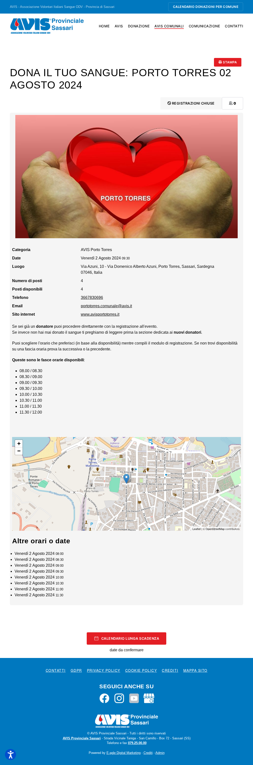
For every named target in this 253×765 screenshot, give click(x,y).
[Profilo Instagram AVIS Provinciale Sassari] (119, 698)
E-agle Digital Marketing (123, 753)
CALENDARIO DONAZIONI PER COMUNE (206, 7)
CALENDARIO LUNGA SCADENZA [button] (130, 638)
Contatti (234, 26)
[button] (10, 754)
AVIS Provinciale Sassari (82, 738)
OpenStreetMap (215, 529)
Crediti (170, 670)
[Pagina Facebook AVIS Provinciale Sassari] (104, 698)
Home (104, 26)
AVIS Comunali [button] (169, 26)
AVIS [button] (119, 26)
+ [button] (19, 443)
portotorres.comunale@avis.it (106, 306)
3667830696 (92, 297)
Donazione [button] (139, 26)
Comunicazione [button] (204, 26)
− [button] (19, 451)
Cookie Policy (141, 670)
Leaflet (196, 529)
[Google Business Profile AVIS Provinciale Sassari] (148, 698)
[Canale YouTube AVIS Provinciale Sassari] (134, 698)
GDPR (76, 670)
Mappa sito (195, 670)
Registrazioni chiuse (193, 103)
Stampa (229, 62)
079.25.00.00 (137, 743)
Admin (160, 753)
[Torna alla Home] (47, 26)
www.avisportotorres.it (100, 314)
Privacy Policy (103, 670)
